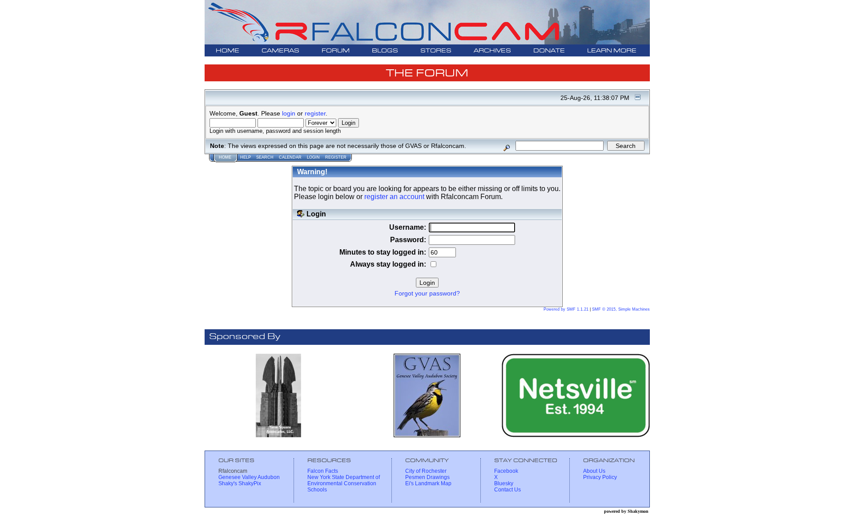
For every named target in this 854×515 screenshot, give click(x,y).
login (288, 113)
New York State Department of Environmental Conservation (343, 480)
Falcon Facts (322, 471)
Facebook (506, 471)
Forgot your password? (427, 293)
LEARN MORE (611, 51)
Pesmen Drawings (427, 477)
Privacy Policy (600, 477)
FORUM (336, 51)
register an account (394, 196)
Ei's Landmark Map (428, 483)
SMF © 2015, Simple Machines (621, 309)
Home (225, 157)
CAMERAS (280, 51)
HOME (227, 51)
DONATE (549, 51)
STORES (435, 51)
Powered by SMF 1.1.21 (566, 309)
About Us (594, 471)
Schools (317, 490)
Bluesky (503, 483)
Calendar (290, 157)
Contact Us (507, 490)
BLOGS (385, 51)
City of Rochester (426, 471)
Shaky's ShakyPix (239, 483)
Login (313, 157)
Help (245, 157)
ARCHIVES (492, 51)
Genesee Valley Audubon (249, 477)
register (315, 113)
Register (335, 157)
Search (265, 157)
